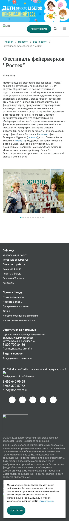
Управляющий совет (15, 255)
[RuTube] (53, 399)
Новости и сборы (12, 301)
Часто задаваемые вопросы (19, 320)
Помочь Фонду (12, 292)
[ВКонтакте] (32, 399)
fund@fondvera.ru (15, 390)
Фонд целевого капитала (17, 358)
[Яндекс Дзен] (43, 399)
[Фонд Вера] (15, 416)
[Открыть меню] (64, 29)
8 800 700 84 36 (14, 344)
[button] (20, 217)
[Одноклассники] (22, 399)
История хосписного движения (21, 315)
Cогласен (16, 510)
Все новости (40, 41)
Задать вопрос (12, 353)
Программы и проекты (16, 306)
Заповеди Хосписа (13, 278)
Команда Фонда (12, 269)
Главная (8, 41)
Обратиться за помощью (19, 329)
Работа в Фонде (12, 273)
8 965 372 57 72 (14, 386)
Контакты (8, 282)
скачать (43, 134)
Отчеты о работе (14, 264)
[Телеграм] (12, 399)
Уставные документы (15, 259)
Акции (6, 311)
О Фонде (8, 250)
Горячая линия (11, 334)
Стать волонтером (13, 297)
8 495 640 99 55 (14, 381)
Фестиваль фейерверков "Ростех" (23, 46)
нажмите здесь (46, 501)
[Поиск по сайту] (55, 29)
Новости (23, 41)
